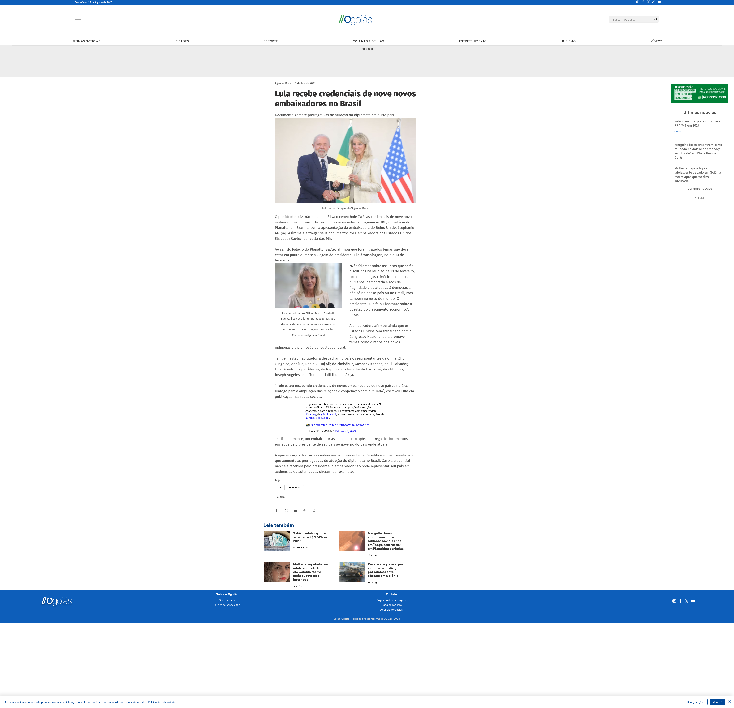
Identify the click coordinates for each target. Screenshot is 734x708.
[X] (648, 2)
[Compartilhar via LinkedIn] (295, 510)
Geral (677, 131)
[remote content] (345, 417)
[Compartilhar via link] (305, 510)
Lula (279, 487)
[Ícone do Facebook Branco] (643, 2)
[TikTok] (654, 2)
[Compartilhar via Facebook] (276, 510)
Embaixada (295, 487)
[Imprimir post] (314, 510)
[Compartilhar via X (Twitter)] (286, 510)
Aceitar (717, 702)
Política (280, 497)
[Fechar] (729, 702)
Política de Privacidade (161, 702)
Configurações (695, 702)
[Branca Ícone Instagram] (638, 2)
